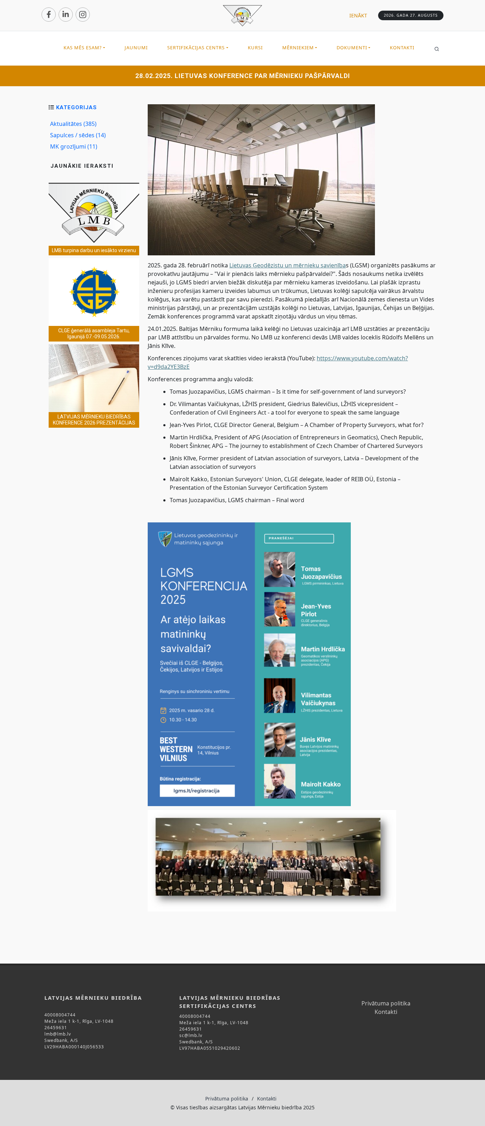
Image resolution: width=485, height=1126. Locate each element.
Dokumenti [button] (352, 47)
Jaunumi (136, 47)
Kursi (255, 47)
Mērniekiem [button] (298, 47)
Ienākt (358, 15)
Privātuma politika (385, 1003)
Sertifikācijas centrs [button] (196, 47)
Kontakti (402, 47)
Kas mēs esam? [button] (83, 47)
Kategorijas (76, 107)
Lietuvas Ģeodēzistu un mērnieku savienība (287, 265)
